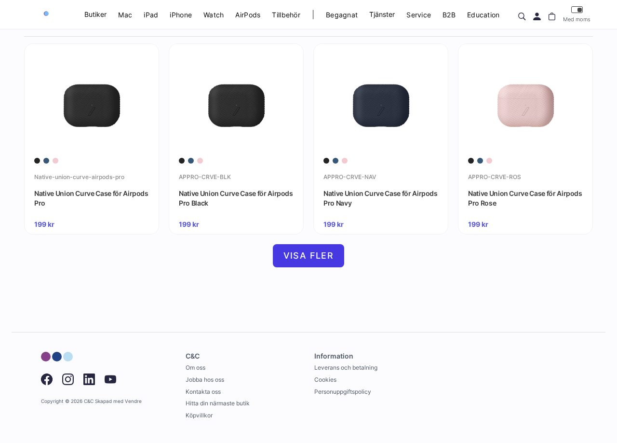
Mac (125, 15)
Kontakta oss (203, 391)
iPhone (181, 15)
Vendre (133, 401)
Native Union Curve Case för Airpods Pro (91, 198)
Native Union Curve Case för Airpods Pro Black (236, 198)
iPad (151, 15)
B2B (449, 15)
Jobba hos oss (205, 379)
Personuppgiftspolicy (342, 391)
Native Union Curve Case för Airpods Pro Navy (380, 198)
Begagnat (342, 15)
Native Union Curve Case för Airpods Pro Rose (525, 198)
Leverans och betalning (345, 367)
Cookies (325, 379)
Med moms (576, 19)
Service (418, 15)
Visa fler (308, 255)
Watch (213, 15)
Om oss (195, 367)
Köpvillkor (199, 415)
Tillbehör (286, 15)
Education (483, 15)
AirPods (247, 15)
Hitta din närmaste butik (218, 403)
